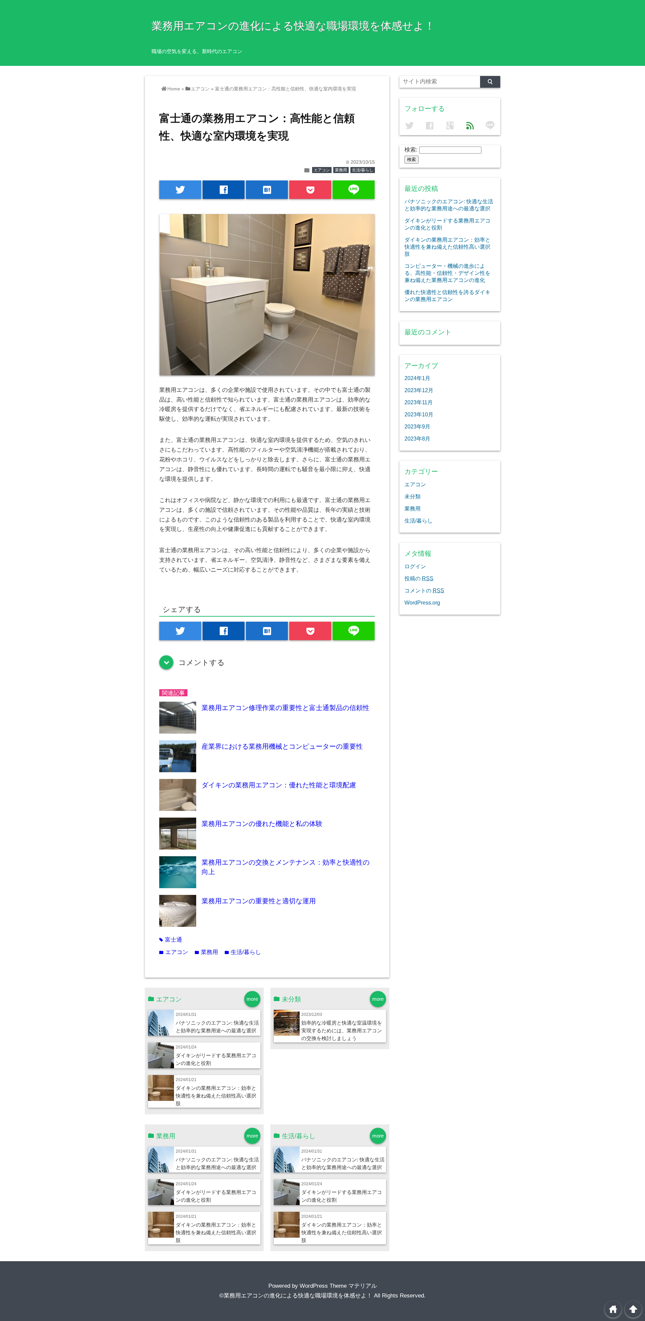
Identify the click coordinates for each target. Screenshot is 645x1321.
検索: (411, 150)
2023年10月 (418, 414)
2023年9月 (417, 426)
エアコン (322, 170)
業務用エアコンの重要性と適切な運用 (259, 901)
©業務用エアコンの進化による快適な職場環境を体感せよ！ (295, 1295)
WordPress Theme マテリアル (338, 1286)
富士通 (170, 940)
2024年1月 (417, 378)
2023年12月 (418, 390)
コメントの (424, 590)
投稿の (418, 578)
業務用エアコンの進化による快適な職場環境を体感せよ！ (293, 26)
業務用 (341, 170)
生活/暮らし (362, 170)
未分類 (412, 496)
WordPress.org (422, 603)
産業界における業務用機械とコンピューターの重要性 (282, 746)
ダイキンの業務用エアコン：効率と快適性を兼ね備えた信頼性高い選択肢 (216, 1095)
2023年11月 (418, 402)
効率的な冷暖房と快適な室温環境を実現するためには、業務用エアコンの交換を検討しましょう (341, 1030)
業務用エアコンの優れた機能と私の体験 (262, 823)
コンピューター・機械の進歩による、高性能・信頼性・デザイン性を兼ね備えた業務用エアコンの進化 (447, 273)
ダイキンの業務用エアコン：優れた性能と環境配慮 (279, 785)
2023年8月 (417, 439)
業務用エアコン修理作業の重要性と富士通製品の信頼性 (286, 707)
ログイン (415, 566)
